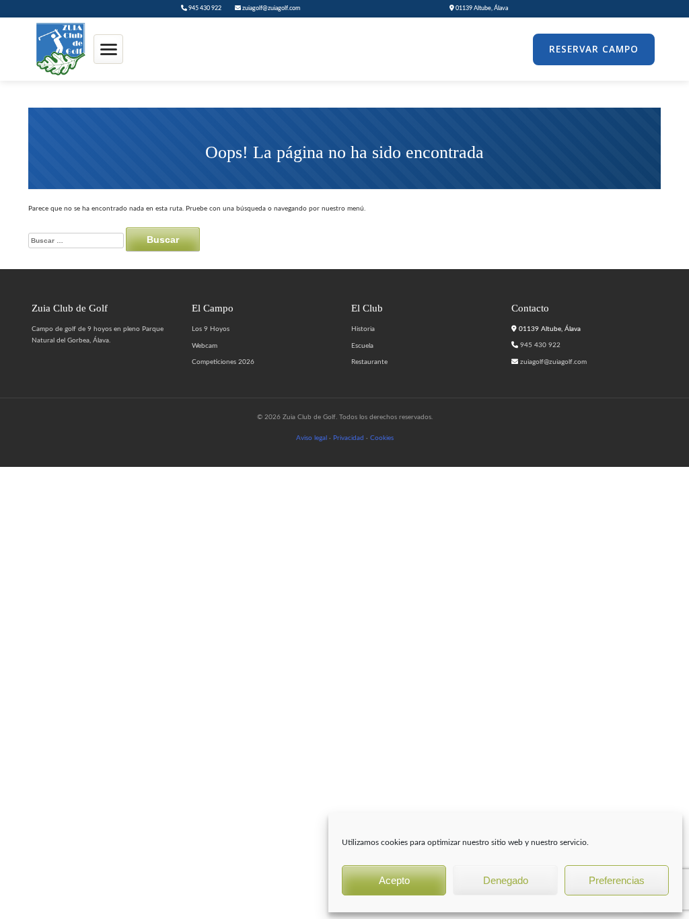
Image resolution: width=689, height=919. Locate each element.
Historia (363, 329)
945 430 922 (204, 8)
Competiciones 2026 (223, 362)
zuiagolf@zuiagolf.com (270, 8)
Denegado (505, 880)
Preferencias (617, 880)
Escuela (362, 345)
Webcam (204, 345)
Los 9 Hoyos (210, 329)
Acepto (394, 880)
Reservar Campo (594, 49)
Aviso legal (311, 438)
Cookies (382, 438)
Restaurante (369, 362)
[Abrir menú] (108, 49)
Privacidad (348, 438)
